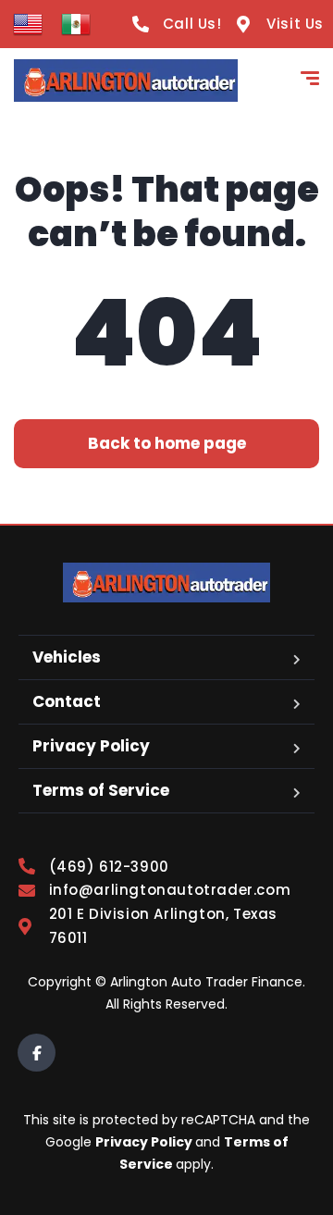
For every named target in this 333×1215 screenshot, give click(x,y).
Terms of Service (100, 790)
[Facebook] (37, 1053)
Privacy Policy (91, 746)
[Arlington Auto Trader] (126, 80)
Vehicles (66, 657)
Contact (66, 701)
